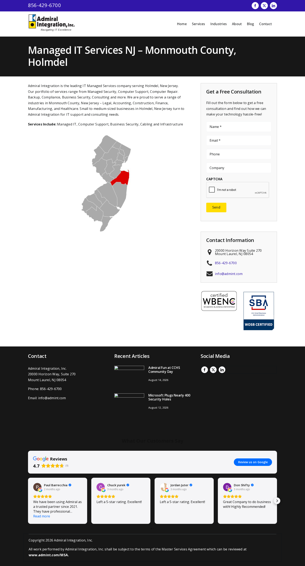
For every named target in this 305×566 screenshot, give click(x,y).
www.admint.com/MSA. (49, 555)
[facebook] (204, 369)
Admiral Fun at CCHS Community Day (164, 369)
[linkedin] (222, 369)
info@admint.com (229, 273)
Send (216, 207)
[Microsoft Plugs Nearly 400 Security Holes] (129, 404)
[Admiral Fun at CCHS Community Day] (129, 377)
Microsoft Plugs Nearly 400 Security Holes (169, 397)
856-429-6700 (44, 5)
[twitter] (213, 369)
